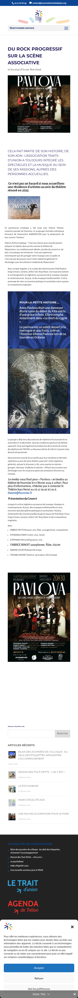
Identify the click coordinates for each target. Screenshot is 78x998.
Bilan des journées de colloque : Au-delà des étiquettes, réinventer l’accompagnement (43, 755)
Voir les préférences (39, 989)
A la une (25, 69)
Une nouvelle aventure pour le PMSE (43, 813)
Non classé (35, 69)
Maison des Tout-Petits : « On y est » (41, 772)
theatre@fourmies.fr (20, 492)
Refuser (39, 978)
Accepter (39, 968)
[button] (72, 927)
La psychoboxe (28, 785)
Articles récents (21, 745)
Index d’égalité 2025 (31, 799)
